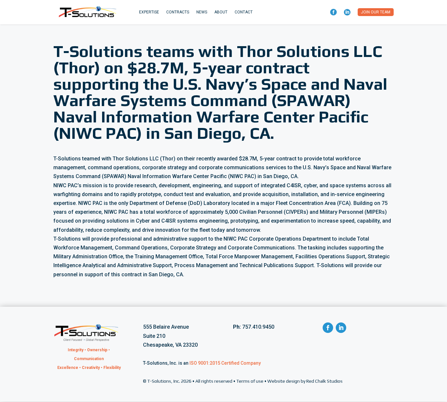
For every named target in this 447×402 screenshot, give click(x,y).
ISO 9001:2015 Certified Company (225, 363)
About (220, 12)
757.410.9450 (258, 327)
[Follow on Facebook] (328, 327)
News (201, 12)
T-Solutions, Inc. (163, 381)
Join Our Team (375, 12)
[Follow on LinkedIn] (341, 327)
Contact (244, 12)
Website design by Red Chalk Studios (305, 381)
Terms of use (249, 381)
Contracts (177, 12)
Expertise (149, 12)
